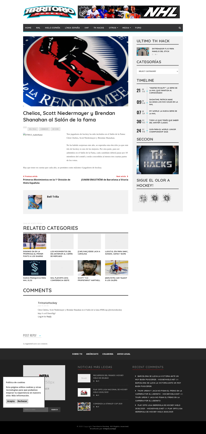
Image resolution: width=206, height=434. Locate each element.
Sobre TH (77, 354)
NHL (38, 27)
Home (28, 27)
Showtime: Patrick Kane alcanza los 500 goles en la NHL (163, 102)
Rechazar (22, 401)
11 (98, 381)
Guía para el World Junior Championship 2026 (162, 130)
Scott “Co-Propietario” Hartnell (89, 279)
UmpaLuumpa (109, 429)
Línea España (72, 27)
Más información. (20, 395)
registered (29, 344)
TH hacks (99, 27)
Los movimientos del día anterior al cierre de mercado (61, 253)
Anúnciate (92, 354)
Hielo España (52, 27)
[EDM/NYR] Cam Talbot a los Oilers (116, 279)
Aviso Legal (123, 354)
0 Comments (44, 129)
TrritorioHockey (47, 303)
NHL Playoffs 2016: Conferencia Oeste (59, 279)
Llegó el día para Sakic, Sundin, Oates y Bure (116, 252)
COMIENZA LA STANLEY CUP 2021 (107, 403)
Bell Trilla (53, 196)
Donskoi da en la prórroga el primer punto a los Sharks (33, 253)
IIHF (87, 27)
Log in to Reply (44, 316)
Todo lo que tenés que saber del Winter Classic (164, 121)
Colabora (107, 354)
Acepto (11, 401)
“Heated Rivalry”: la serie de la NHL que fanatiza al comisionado (163, 90)
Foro (138, 27)
